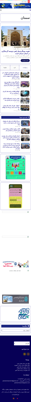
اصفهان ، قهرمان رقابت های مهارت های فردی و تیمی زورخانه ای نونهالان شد (10, 107)
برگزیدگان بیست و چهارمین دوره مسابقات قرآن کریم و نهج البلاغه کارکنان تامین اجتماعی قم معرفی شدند (11, 84)
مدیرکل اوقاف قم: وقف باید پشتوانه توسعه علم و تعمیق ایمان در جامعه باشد (11, 122)
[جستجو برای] (30, 10)
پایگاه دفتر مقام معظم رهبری (23, 363)
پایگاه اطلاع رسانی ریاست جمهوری (22, 365)
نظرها (5, 67)
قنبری (27, 49)
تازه (15, 67)
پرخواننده (25, 67)
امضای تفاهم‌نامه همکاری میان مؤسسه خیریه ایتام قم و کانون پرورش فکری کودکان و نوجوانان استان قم (11, 137)
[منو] (1, 10)
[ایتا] (24, 354)
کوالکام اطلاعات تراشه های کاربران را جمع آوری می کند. (11, 92)
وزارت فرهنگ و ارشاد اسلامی (23, 368)
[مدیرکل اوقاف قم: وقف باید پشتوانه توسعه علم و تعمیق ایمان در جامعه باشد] (25, 123)
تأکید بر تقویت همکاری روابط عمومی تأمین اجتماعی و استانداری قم (11, 129)
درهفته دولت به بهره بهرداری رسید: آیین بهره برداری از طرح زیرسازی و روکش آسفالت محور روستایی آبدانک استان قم (11, 146)
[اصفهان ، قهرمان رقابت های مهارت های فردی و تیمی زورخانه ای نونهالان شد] (25, 108)
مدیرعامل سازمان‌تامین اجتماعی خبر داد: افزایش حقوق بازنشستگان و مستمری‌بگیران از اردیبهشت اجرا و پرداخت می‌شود (10, 75)
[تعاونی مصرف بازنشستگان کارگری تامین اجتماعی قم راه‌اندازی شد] (25, 101)
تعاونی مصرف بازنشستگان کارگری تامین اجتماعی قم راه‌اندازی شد (11, 99)
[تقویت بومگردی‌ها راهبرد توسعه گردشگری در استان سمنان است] (15, 36)
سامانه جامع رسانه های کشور (23, 367)
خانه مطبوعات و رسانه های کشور (22, 370)
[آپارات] (28, 354)
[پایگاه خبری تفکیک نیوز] (15, 5)
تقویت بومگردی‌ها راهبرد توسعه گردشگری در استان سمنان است (16, 52)
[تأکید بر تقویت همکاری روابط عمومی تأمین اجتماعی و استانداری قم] (25, 131)
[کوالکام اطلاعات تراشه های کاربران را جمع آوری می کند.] (25, 94)
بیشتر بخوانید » (25, 60)
